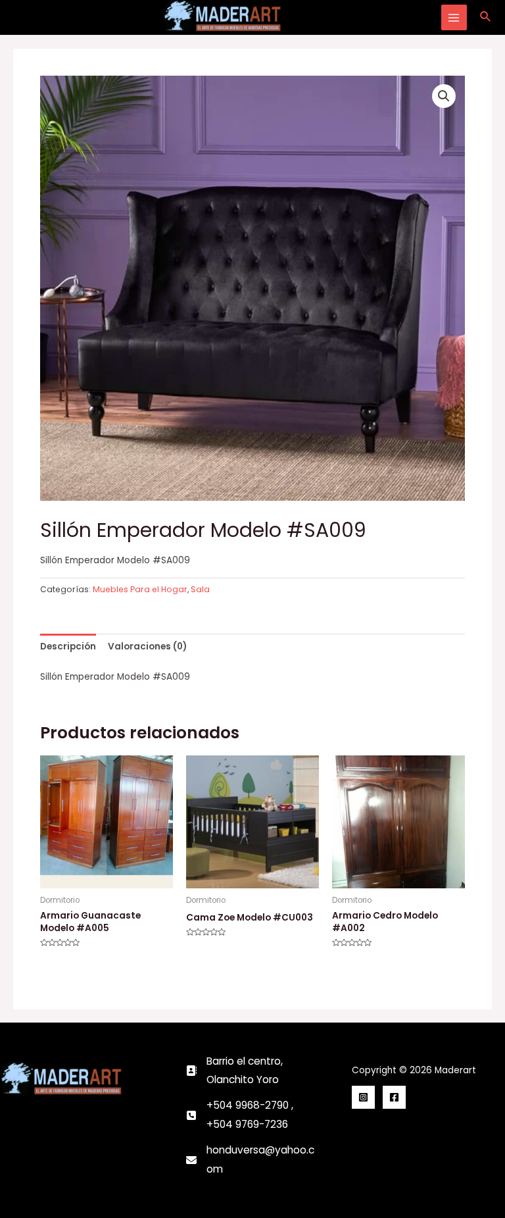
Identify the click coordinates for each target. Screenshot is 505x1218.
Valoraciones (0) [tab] (147, 646)
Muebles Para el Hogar (140, 589)
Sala (200, 589)
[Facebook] (394, 1097)
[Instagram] (363, 1097)
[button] (444, 96)
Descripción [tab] (68, 646)
